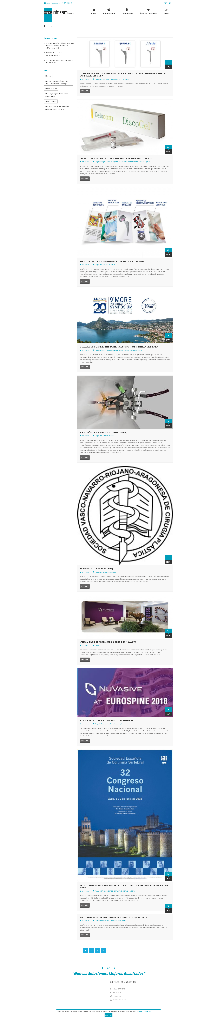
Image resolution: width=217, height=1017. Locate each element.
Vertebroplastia (50, 101)
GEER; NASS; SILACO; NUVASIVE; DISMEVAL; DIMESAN (117, 891)
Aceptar (108, 1015)
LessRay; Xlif (118, 724)
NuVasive (102, 724)
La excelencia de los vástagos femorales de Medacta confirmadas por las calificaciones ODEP (60, 45)
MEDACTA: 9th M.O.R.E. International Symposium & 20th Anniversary (119, 346)
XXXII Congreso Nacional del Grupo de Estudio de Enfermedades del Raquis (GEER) (124, 886)
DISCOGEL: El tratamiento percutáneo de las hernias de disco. (116, 158)
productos (85, 79)
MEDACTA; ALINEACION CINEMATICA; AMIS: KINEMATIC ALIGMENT (120, 350)
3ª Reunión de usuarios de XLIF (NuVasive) (103, 432)
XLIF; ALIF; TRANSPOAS (106, 436)
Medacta (48, 76)
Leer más (84, 91)
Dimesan (113, 572)
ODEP (108, 79)
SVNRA (107, 572)
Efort (101, 921)
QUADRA (114, 79)
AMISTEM (126, 79)
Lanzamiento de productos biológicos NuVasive (108, 642)
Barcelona (106, 921)
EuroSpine (110, 724)
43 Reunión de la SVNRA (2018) (96, 568)
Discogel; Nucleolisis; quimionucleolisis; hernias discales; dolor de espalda (124, 162)
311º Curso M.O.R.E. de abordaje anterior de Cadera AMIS (112, 261)
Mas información (145, 1011)
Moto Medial (122, 921)
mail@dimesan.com (53, 3)
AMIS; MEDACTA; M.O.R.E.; (108, 265)
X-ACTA (119, 79)
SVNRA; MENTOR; (51, 89)
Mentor (101, 572)
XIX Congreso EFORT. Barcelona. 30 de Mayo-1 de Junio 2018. (113, 917)
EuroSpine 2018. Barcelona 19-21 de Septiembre (106, 720)
